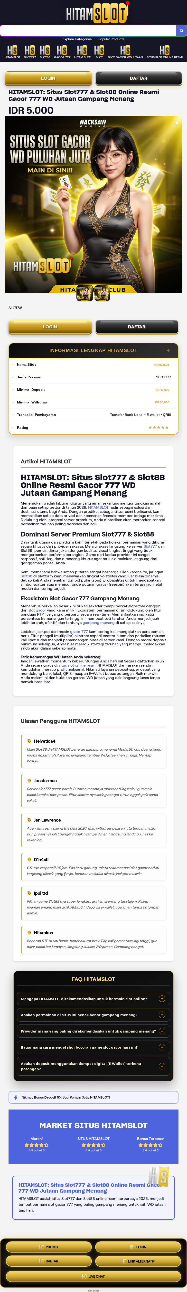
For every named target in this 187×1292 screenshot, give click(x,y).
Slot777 (150, 546)
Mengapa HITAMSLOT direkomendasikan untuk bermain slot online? (84, 998)
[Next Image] (178, 205)
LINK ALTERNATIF (141, 1263)
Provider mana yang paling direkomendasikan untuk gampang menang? (88, 1031)
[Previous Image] (9, 205)
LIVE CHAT (97, 1277)
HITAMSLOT (98, 507)
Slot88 (26, 576)
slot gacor (37, 610)
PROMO (52, 1247)
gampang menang (99, 623)
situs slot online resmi (77, 665)
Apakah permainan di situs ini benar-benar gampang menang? (79, 1014)
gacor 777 (79, 632)
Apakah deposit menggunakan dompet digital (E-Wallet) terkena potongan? (81, 1066)
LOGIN (48, 78)
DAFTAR (139, 78)
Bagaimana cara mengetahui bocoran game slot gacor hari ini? (79, 1047)
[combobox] (88, 30)
